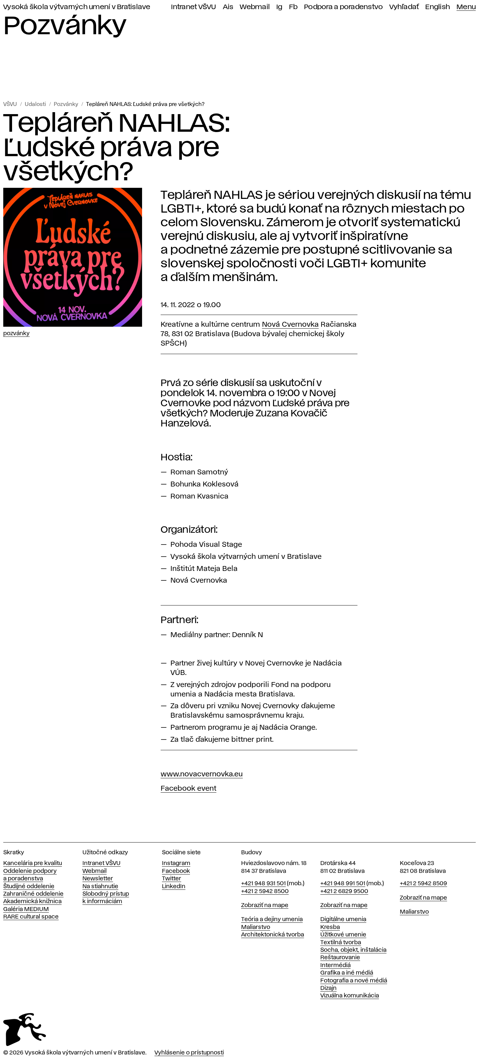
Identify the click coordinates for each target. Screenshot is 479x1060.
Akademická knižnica (32, 901)
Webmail (255, 7)
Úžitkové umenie (343, 934)
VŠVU (10, 104)
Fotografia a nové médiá (353, 980)
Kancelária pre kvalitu (32, 863)
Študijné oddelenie (28, 886)
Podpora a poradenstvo (343, 7)
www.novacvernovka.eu (202, 774)
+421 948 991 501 (342, 883)
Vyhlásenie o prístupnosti (189, 1052)
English (437, 7)
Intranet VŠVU (193, 7)
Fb (293, 7)
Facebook (176, 871)
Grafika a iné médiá (346, 973)
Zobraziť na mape (264, 905)
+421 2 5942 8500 (265, 891)
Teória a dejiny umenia (272, 919)
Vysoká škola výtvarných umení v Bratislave (77, 7)
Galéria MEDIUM (26, 909)
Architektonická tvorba (272, 934)
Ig (279, 7)
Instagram (176, 863)
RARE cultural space (31, 916)
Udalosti (35, 104)
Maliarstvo (255, 927)
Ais (228, 7)
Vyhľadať (404, 7)
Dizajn (328, 988)
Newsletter (97, 878)
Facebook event (188, 788)
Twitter (171, 878)
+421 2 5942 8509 (423, 883)
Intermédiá (335, 965)
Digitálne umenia (343, 919)
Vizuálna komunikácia (349, 995)
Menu (466, 7)
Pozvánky (66, 104)
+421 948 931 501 (263, 883)
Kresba (330, 927)
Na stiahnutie (100, 886)
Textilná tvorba (340, 942)
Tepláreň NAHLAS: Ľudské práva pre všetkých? (145, 104)
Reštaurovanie (340, 957)
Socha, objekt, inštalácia (353, 950)
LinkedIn (173, 886)
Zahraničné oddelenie (33, 894)
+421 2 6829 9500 (344, 891)
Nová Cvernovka (290, 324)
